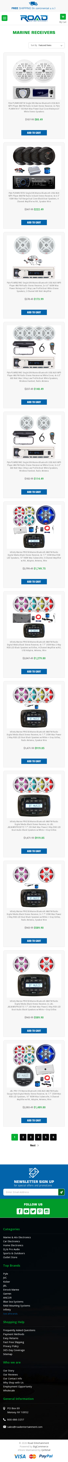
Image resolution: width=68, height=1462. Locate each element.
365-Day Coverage (14, 1350)
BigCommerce (40, 1446)
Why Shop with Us (13, 1382)
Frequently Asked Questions (19, 1330)
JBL (5, 1285)
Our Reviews (10, 1374)
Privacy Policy (11, 1346)
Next (33, 1145)
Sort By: (34, 45)
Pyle (5, 1273)
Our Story (8, 1370)
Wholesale (9, 1390)
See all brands (10, 1313)
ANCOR (7, 1297)
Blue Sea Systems (13, 1301)
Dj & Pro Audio (11, 1249)
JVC (5, 1277)
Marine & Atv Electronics (17, 1237)
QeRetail (45, 1450)
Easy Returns (10, 1338)
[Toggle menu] (4, 18)
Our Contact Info (12, 1378)
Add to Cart (34, 132)
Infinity (7, 1309)
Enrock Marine (11, 1289)
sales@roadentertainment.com (24, 1426)
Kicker (6, 1281)
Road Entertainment (38, 1443)
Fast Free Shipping (13, 1342)
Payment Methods (13, 1334)
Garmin (7, 1293)
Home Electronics (13, 1245)
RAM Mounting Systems (16, 1305)
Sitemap (7, 1354)
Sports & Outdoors (14, 1253)
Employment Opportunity (17, 1386)
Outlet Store (10, 1257)
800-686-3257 (15, 1419)
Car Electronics (11, 1241)
